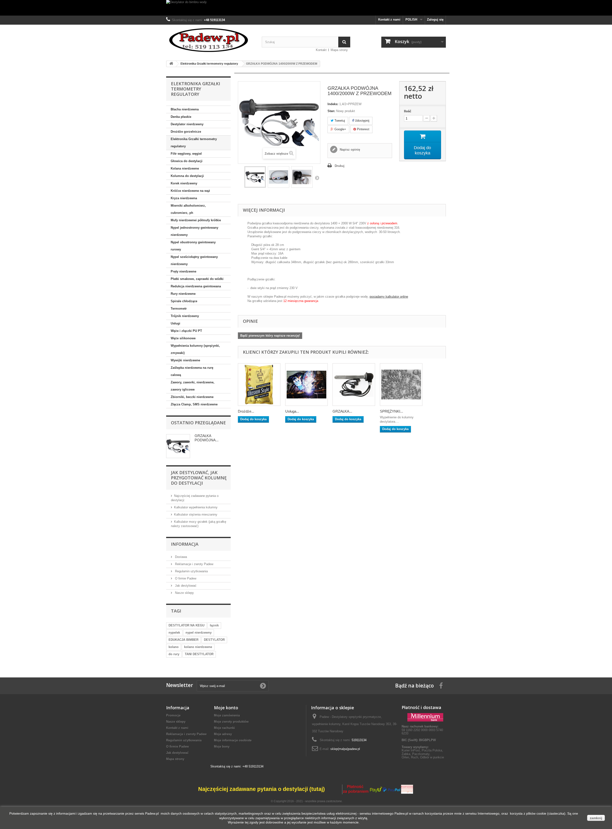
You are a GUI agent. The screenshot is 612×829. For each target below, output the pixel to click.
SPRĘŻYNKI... (391, 411)
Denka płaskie (181, 117)
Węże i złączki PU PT (186, 331)
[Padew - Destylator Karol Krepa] (210, 40)
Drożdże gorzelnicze (186, 131)
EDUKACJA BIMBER (183, 640)
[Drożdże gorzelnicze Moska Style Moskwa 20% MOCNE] (259, 384)
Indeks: (333, 104)
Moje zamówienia (227, 715)
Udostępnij (361, 120)
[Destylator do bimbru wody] (306, 8)
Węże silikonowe (183, 338)
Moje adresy (223, 734)
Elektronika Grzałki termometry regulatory (194, 142)
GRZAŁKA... (342, 411)
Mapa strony (339, 50)
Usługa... (292, 411)
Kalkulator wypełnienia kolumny (196, 507)
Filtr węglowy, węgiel (186, 153)
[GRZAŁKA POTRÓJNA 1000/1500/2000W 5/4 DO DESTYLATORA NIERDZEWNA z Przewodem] (354, 384)
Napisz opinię (349, 149)
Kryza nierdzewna (184, 198)
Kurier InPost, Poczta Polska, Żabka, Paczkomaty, (422, 752)
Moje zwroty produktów (231, 721)
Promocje (173, 715)
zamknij (596, 818)
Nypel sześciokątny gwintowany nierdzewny (194, 260)
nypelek (174, 632)
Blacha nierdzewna (185, 109)
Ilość (407, 111)
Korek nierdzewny (184, 183)
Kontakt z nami (389, 19)
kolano (174, 647)
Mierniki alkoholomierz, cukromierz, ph (188, 209)
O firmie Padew (185, 578)
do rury (174, 654)
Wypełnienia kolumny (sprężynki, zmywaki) (195, 349)
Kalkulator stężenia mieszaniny (195, 514)
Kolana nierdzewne (185, 168)
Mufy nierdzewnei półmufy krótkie (196, 220)
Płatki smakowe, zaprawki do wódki (197, 279)
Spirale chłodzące (184, 301)
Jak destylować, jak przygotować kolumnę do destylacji (199, 478)
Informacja (184, 544)
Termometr (179, 308)
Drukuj (339, 166)
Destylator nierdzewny (187, 124)
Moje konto (226, 707)
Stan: (331, 111)
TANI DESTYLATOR (199, 654)
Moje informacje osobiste (232, 740)
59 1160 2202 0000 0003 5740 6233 (422, 730)
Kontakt (321, 50)
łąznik (214, 625)
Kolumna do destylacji (187, 176)
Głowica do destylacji (186, 161)
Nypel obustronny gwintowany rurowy (193, 245)
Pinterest (362, 129)
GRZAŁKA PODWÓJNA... (207, 438)
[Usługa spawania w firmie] (306, 384)
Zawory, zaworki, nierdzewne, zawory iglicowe (192, 385)
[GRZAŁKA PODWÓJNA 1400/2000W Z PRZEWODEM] (255, 176)
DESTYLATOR (214, 640)
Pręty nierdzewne (183, 271)
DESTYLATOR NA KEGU (186, 625)
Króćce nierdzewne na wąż (190, 191)
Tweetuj (339, 120)
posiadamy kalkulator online (389, 296)
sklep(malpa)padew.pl (345, 749)
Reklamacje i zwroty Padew (193, 564)
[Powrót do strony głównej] (171, 64)
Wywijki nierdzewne (185, 360)
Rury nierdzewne (183, 293)
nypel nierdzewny (199, 632)
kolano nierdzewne (198, 647)
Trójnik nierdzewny (185, 316)
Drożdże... (246, 411)
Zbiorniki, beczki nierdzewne (192, 397)
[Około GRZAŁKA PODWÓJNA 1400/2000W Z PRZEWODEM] (178, 446)
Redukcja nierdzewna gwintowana (196, 286)
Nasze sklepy (184, 593)
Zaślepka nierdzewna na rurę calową (192, 371)
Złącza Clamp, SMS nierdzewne (194, 404)
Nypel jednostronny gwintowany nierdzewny (194, 231)
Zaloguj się (435, 19)
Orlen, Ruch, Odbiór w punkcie (423, 757)
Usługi (175, 323)
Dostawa (180, 557)
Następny (317, 177)
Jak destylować (185, 585)
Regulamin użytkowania (191, 571)
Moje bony (222, 746)
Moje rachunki (224, 728)
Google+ (339, 129)
